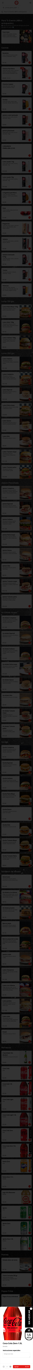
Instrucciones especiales (11, 1350)
